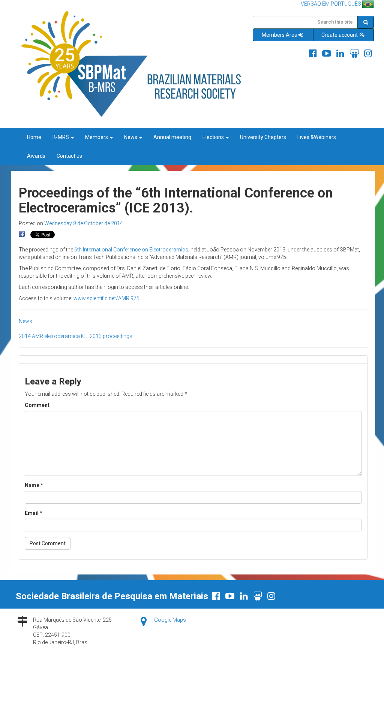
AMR (37, 336)
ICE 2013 (91, 336)
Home (34, 137)
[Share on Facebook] (22, 234)
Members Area (279, 35)
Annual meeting (172, 137)
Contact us (69, 156)
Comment (37, 405)
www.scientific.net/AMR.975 (107, 298)
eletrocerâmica (62, 336)
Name (34, 485)
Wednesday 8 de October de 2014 (83, 223)
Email (33, 513)
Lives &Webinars (316, 137)
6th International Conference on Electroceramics (131, 250)
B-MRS (61, 137)
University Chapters (263, 137)
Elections (213, 137)
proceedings (117, 336)
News (131, 137)
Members (97, 137)
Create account (340, 35)
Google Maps (170, 620)
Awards (36, 156)
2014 (25, 336)
